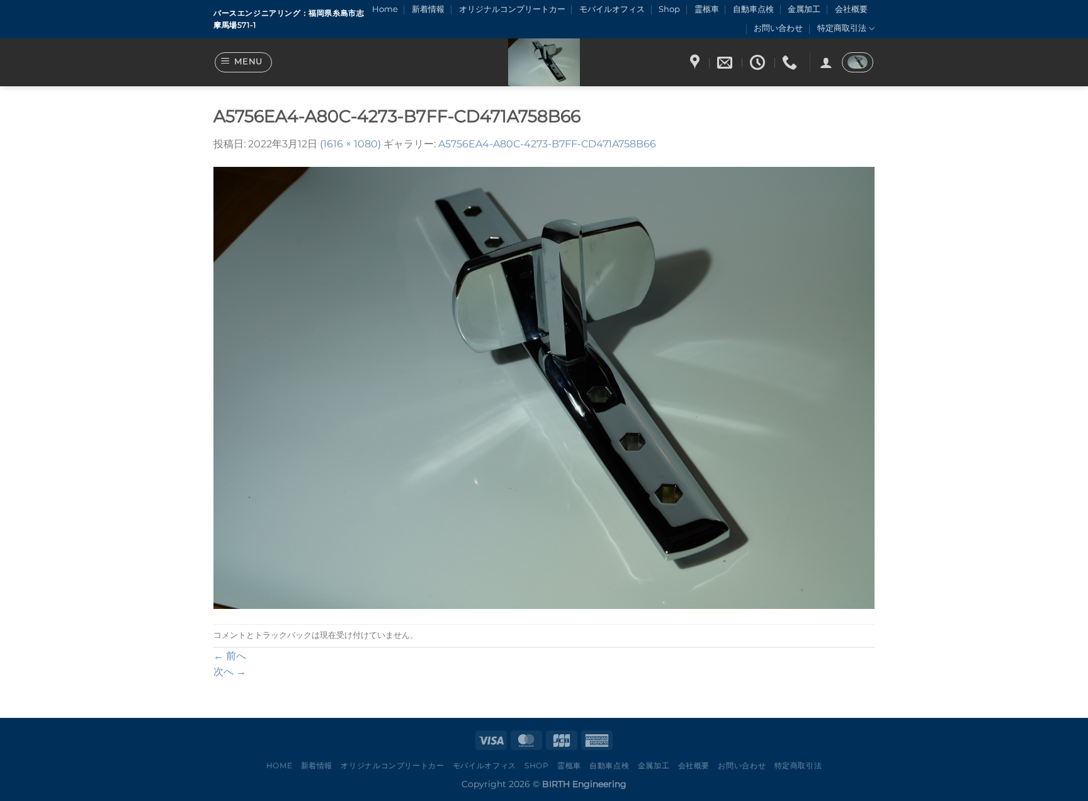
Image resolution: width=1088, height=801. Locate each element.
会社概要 (851, 9)
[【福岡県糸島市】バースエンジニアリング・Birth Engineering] (544, 62)
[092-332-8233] (791, 62)
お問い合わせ (778, 28)
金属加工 (804, 9)
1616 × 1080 (350, 144)
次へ (229, 672)
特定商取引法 (841, 28)
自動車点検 (753, 9)
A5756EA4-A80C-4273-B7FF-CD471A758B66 (547, 144)
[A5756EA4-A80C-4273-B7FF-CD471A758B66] (544, 388)
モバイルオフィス (612, 9)
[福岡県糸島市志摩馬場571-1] (696, 62)
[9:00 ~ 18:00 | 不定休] (759, 62)
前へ (229, 656)
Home (385, 9)
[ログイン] (826, 62)
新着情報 (428, 9)
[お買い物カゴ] (857, 62)
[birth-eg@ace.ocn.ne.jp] (726, 62)
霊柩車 (706, 9)
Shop (669, 9)
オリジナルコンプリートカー (512, 9)
